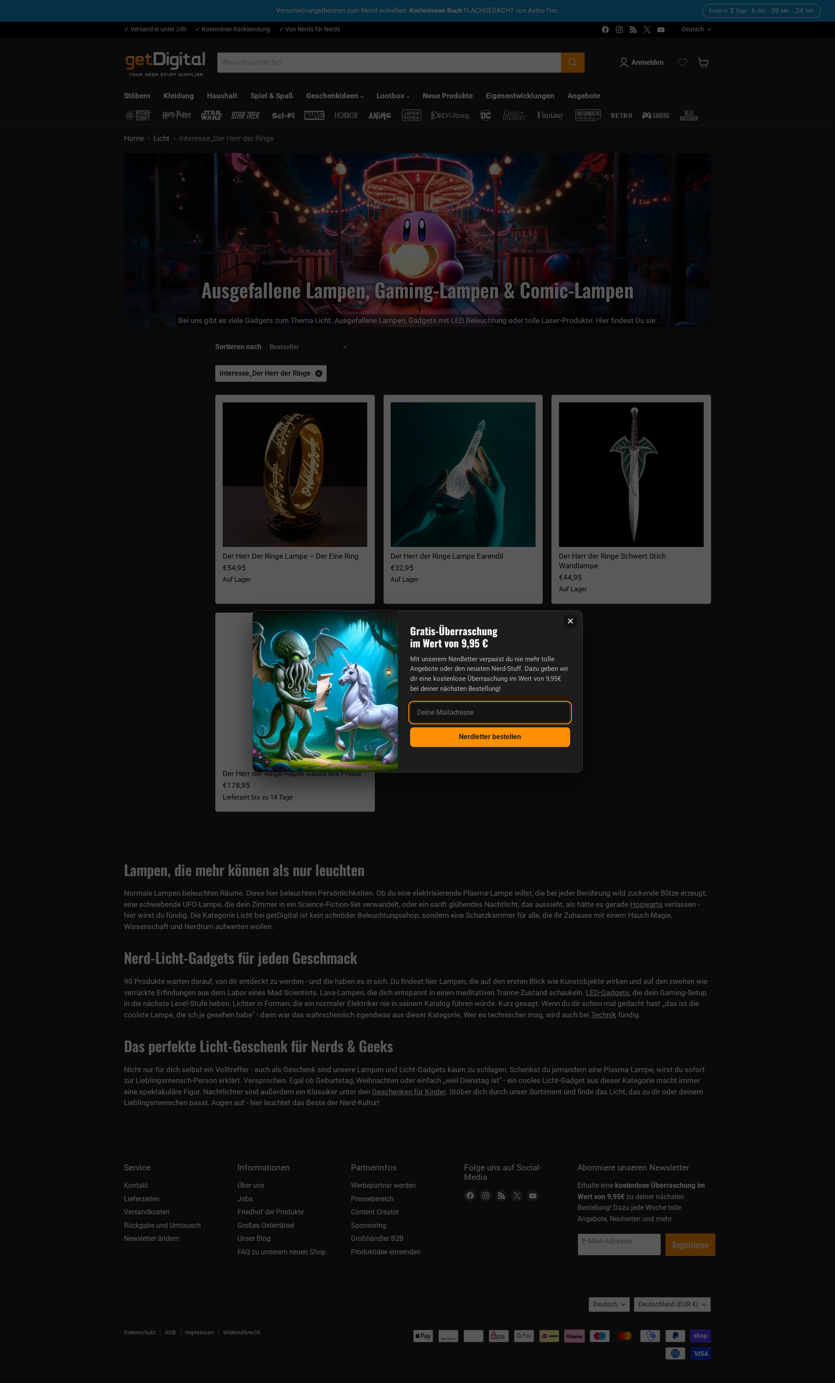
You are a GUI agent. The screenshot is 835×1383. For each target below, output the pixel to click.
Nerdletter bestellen (490, 737)
